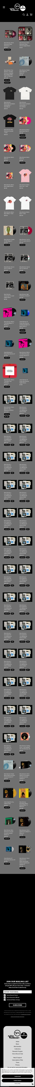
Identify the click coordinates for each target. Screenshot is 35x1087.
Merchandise (17, 1046)
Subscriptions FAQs (17, 1060)
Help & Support (17, 1057)
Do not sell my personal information (17, 1067)
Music (17, 1044)
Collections (17, 1049)
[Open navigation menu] (4, 7)
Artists (17, 1041)
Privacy (17, 1065)
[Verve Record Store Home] (17, 7)
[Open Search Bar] (23, 14)
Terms (17, 1062)
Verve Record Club (17, 1053)
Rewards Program (17, 1051)
